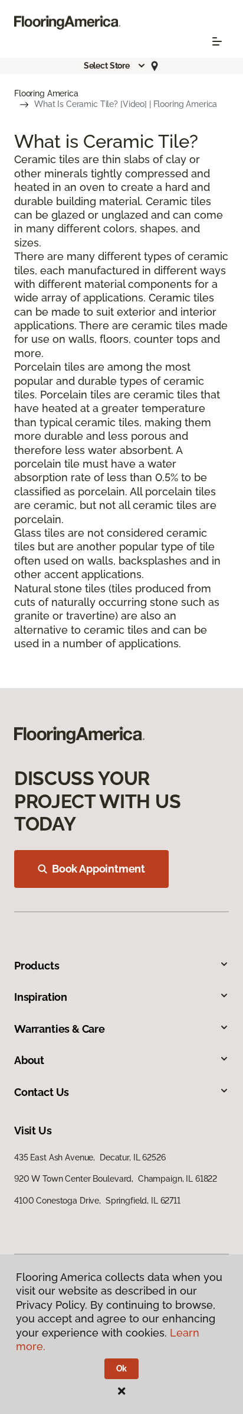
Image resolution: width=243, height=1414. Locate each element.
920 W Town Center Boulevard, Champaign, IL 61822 (115, 1178)
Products (37, 965)
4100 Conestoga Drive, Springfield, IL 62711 (97, 1200)
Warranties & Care (59, 1029)
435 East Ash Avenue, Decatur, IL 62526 (90, 1157)
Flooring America (46, 93)
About (29, 1060)
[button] (115, 65)
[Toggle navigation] (217, 41)
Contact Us (41, 1092)
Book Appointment (98, 868)
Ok (121, 1368)
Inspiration (40, 997)
